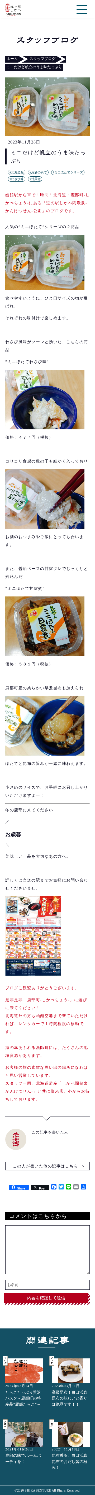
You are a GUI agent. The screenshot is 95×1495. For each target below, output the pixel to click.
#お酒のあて (38, 172)
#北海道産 (17, 172)
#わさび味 (17, 179)
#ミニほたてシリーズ (68, 172)
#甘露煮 (35, 179)
